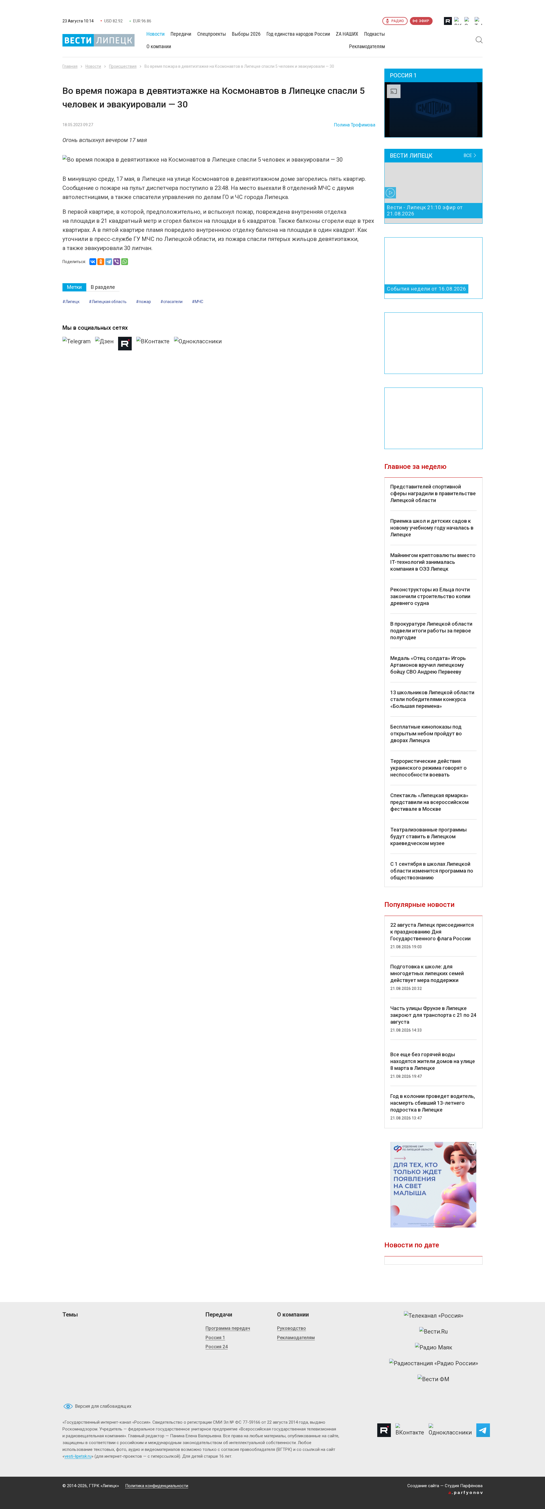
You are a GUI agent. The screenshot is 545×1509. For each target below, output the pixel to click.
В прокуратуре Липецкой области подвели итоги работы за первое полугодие (431, 630)
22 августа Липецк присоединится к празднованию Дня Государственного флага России (432, 931)
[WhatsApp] (124, 261)
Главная (69, 66)
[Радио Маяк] (433, 1347)
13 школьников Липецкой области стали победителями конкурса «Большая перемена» (432, 699)
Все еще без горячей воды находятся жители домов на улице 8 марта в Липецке (432, 1061)
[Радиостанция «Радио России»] (433, 1363)
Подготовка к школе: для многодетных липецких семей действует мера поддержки (427, 973)
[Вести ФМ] (433, 1379)
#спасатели (171, 301)
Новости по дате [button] (411, 1245)
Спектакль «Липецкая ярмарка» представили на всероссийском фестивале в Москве (429, 802)
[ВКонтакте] (92, 261)
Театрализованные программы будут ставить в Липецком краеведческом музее (428, 836)
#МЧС (197, 301)
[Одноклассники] (100, 261)
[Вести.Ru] (433, 1331)
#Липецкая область (108, 301)
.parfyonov (466, 1492)
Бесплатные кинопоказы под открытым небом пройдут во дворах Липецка (426, 733)
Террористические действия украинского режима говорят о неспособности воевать (428, 768)
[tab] (74, 287)
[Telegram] (108, 261)
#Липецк (70, 301)
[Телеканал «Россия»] (433, 1315)
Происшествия (123, 66)
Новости (93, 66)
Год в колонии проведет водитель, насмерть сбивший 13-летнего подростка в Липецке (432, 1103)
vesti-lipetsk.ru (77, 1456)
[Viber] (116, 261)
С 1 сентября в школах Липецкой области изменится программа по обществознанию (431, 871)
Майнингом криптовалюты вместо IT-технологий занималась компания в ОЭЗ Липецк (432, 562)
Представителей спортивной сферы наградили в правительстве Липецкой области (433, 493)
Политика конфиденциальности (156, 1485)
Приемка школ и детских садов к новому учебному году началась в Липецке (431, 527)
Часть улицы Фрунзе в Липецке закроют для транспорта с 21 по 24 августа (433, 1015)
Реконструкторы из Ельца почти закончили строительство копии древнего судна (430, 596)
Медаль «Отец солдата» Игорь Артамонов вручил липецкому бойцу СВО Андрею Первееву (428, 665)
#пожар (143, 301)
